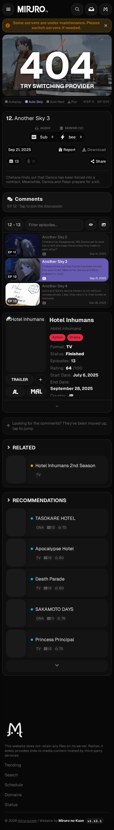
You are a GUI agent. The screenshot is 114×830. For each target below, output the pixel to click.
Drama (75, 337)
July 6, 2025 (86, 375)
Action (57, 337)
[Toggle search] (77, 9)
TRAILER (19, 379)
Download (96, 149)
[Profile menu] (106, 9)
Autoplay (15, 102)
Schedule (14, 784)
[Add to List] (40, 379)
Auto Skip (36, 102)
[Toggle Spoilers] (91, 224)
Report (69, 149)
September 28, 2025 (71, 388)
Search (11, 775)
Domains (13, 794)
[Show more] (57, 406)
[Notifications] (91, 9)
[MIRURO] (32, 9)
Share (101, 161)
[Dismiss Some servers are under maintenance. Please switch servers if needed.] (105, 25)
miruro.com (27, 820)
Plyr (74, 102)
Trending (13, 765)
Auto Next (57, 102)
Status (11, 804)
